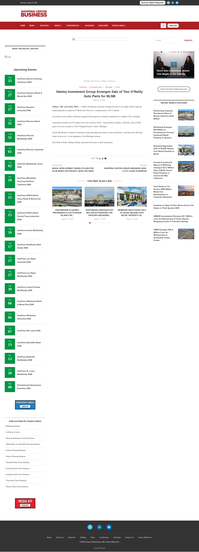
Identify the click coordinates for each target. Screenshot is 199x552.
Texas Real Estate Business (16, 481)
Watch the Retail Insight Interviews (173, 89)
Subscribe (103, 26)
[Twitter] (168, 2)
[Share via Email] (105, 158)
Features (44, 26)
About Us (59, 537)
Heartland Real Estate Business (18, 462)
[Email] (177, 2)
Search (188, 40)
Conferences (72, 26)
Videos (57, 26)
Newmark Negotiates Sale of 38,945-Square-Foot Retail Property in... (132, 213)
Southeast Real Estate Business (17, 474)
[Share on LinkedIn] (102, 158)
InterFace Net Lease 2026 (28, 331)
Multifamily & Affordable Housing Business (23, 444)
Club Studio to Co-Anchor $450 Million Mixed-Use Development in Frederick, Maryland (163, 191)
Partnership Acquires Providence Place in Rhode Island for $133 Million (164, 115)
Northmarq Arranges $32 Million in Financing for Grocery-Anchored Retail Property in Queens (164, 132)
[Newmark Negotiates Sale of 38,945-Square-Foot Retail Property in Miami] (132, 196)
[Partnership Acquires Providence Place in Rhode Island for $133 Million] (67, 196)
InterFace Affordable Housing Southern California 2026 (26, 181)
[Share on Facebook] (97, 158)
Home (22, 26)
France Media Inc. (145, 537)
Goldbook (89, 26)
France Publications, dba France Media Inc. (102, 542)
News (31, 26)
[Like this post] (94, 158)
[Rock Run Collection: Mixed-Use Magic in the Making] (174, 64)
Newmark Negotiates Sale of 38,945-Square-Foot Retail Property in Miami (164, 150)
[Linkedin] (172, 2)
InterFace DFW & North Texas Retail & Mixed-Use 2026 (29, 198)
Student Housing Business (16, 450)
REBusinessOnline (13, 426)
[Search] (163, 25)
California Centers (13, 432)
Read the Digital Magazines (152, 3)
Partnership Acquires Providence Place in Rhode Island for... (67, 213)
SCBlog (83, 537)
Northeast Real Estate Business (17, 468)
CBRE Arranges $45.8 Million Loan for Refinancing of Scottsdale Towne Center (163, 235)
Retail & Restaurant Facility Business (20, 438)
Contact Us (129, 537)
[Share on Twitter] (100, 158)
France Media (118, 26)
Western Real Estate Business (17, 487)
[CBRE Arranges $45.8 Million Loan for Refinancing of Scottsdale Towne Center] (186, 233)
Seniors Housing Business (16, 456)
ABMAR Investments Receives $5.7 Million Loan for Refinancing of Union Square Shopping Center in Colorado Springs (173, 218)
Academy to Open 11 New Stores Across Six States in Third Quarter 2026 (174, 206)
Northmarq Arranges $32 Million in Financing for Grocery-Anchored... (99, 213)
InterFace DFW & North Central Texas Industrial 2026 (28, 216)
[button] (56, 205)
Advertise (117, 537)
